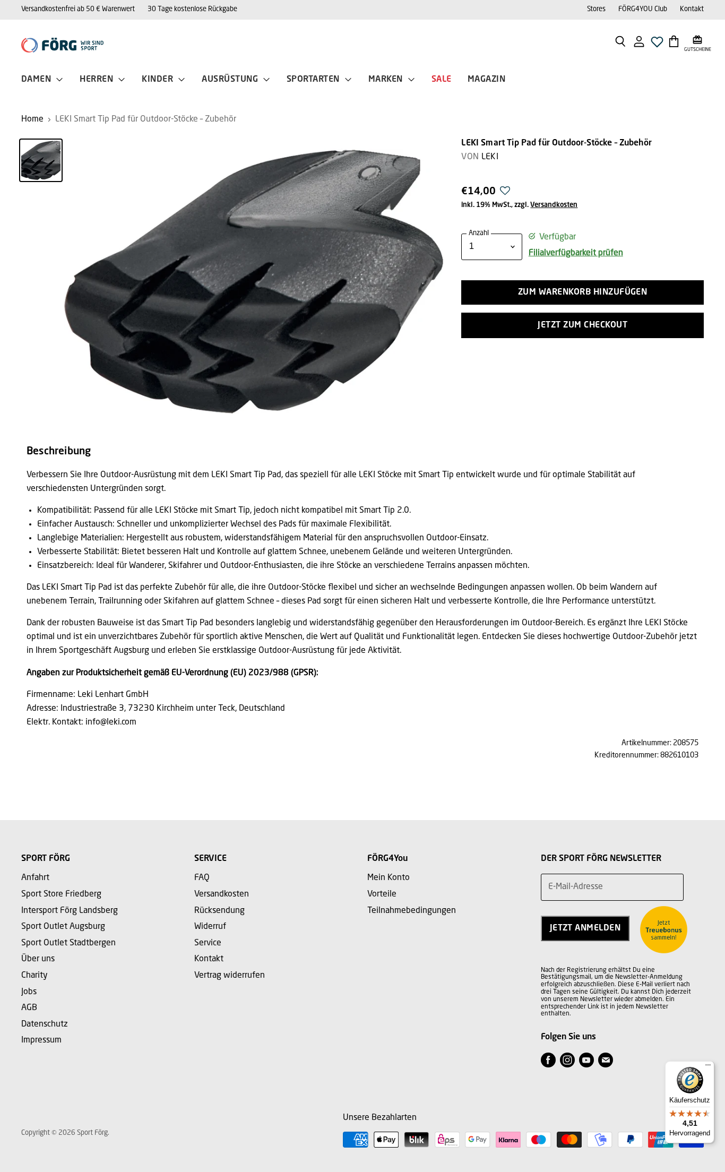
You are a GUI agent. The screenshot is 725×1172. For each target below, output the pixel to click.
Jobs (29, 992)
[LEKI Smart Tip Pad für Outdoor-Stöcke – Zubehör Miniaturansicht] (41, 160)
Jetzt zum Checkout (582, 325)
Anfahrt (35, 878)
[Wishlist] (657, 45)
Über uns (38, 959)
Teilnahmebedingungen (411, 911)
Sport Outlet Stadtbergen (68, 943)
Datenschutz (44, 1024)
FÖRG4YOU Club (642, 9)
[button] (505, 194)
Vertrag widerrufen (229, 975)
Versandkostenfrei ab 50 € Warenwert (78, 9)
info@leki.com (110, 722)
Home (32, 119)
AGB (29, 1008)
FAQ (202, 878)
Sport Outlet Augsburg (63, 927)
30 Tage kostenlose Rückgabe (192, 9)
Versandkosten (553, 205)
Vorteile (381, 894)
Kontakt (692, 9)
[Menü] (708, 1067)
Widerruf (210, 927)
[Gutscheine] (697, 41)
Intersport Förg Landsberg (69, 911)
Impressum (41, 1040)
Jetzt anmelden (585, 928)
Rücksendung (219, 911)
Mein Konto (388, 878)
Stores (596, 9)
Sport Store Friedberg (61, 894)
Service (207, 943)
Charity (34, 975)
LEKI (489, 157)
